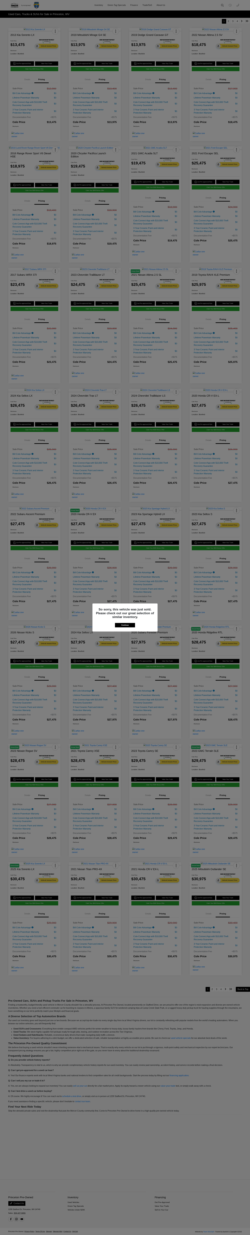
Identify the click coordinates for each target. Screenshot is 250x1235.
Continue (125, 625)
